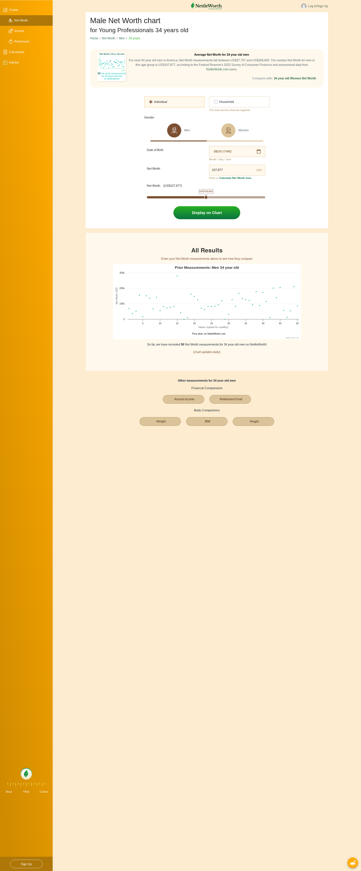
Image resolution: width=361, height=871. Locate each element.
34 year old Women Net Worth (295, 78)
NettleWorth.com (217, 69)
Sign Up (26, 864)
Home (94, 38)
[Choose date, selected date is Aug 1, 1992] (258, 151)
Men (122, 38)
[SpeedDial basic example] (352, 862)
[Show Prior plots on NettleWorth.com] (207, 333)
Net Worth (108, 38)
